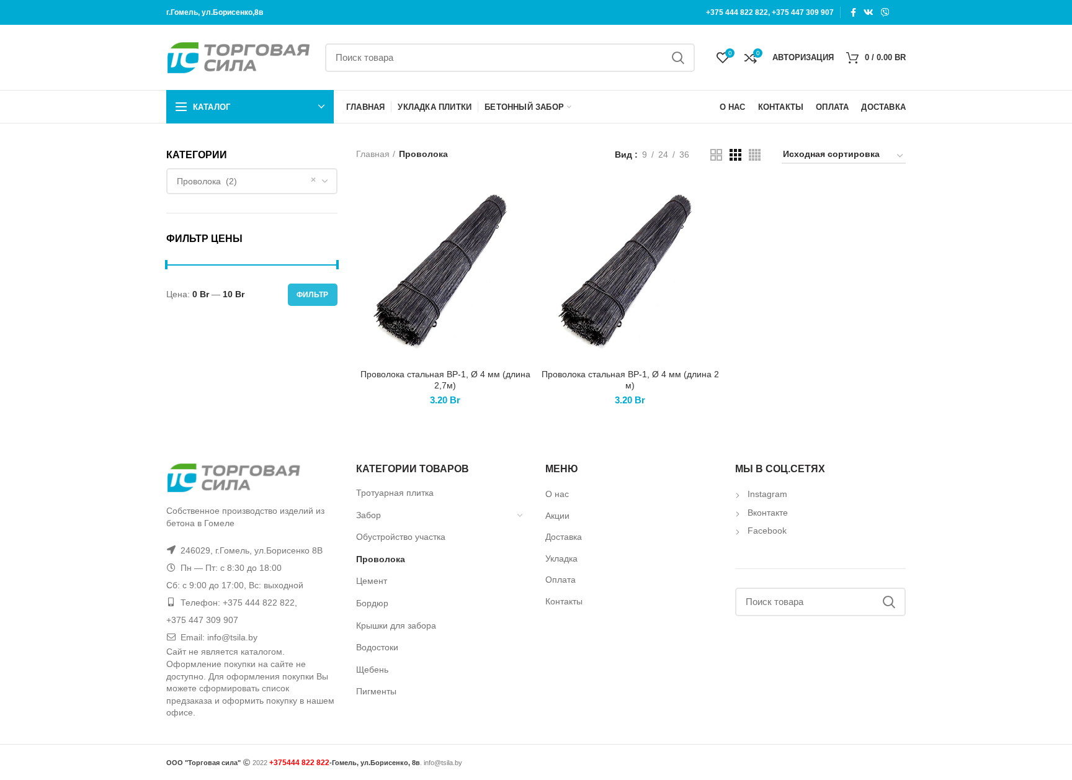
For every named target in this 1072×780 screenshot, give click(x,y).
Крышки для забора (396, 625)
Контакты (564, 601)
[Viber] (885, 12)
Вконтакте (768, 513)
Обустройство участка (400, 537)
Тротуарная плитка (395, 493)
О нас (557, 494)
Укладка (561, 558)
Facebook (767, 531)
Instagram (767, 494)
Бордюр (372, 603)
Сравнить (525, 203)
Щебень (372, 670)
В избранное (525, 259)
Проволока (380, 559)
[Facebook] (853, 12)
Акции (557, 516)
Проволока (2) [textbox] (207, 181)
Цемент (371, 581)
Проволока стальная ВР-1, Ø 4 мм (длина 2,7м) (445, 379)
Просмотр (525, 231)
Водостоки (377, 647)
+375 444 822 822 (737, 12)
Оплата (560, 580)
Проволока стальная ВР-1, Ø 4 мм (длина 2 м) (630, 379)
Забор (368, 515)
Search (678, 57)
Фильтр (313, 294)
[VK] (868, 12)
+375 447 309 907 (803, 12)
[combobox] (251, 181)
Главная (373, 154)
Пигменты (376, 691)
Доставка (563, 537)
